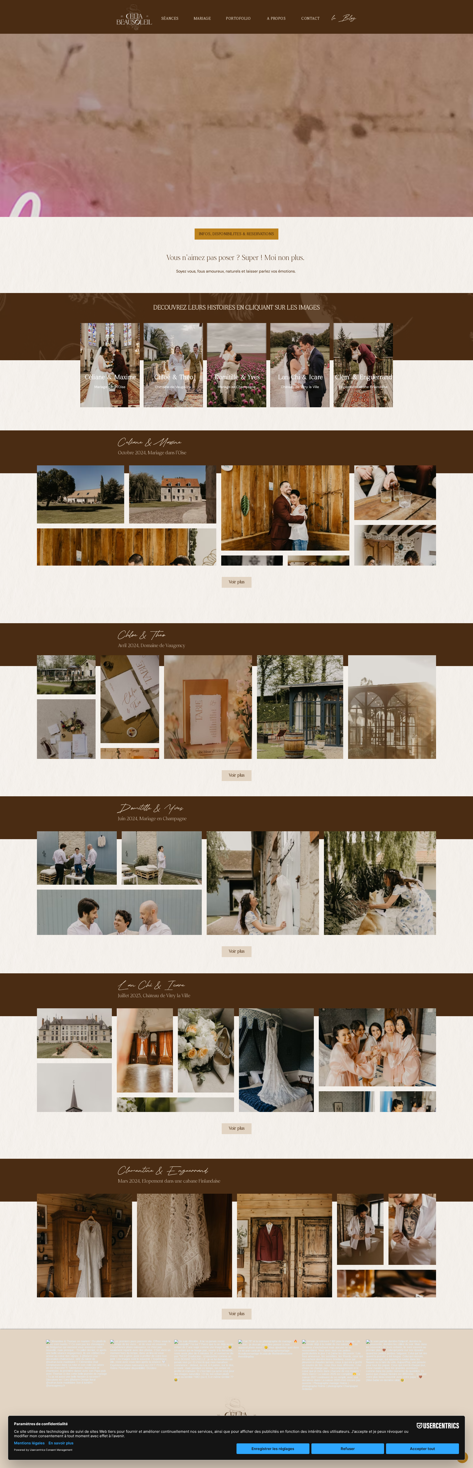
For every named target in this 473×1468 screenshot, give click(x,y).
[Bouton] (173, 365)
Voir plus (236, 582)
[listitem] (110, 365)
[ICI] (110, 365)
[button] (170, 19)
